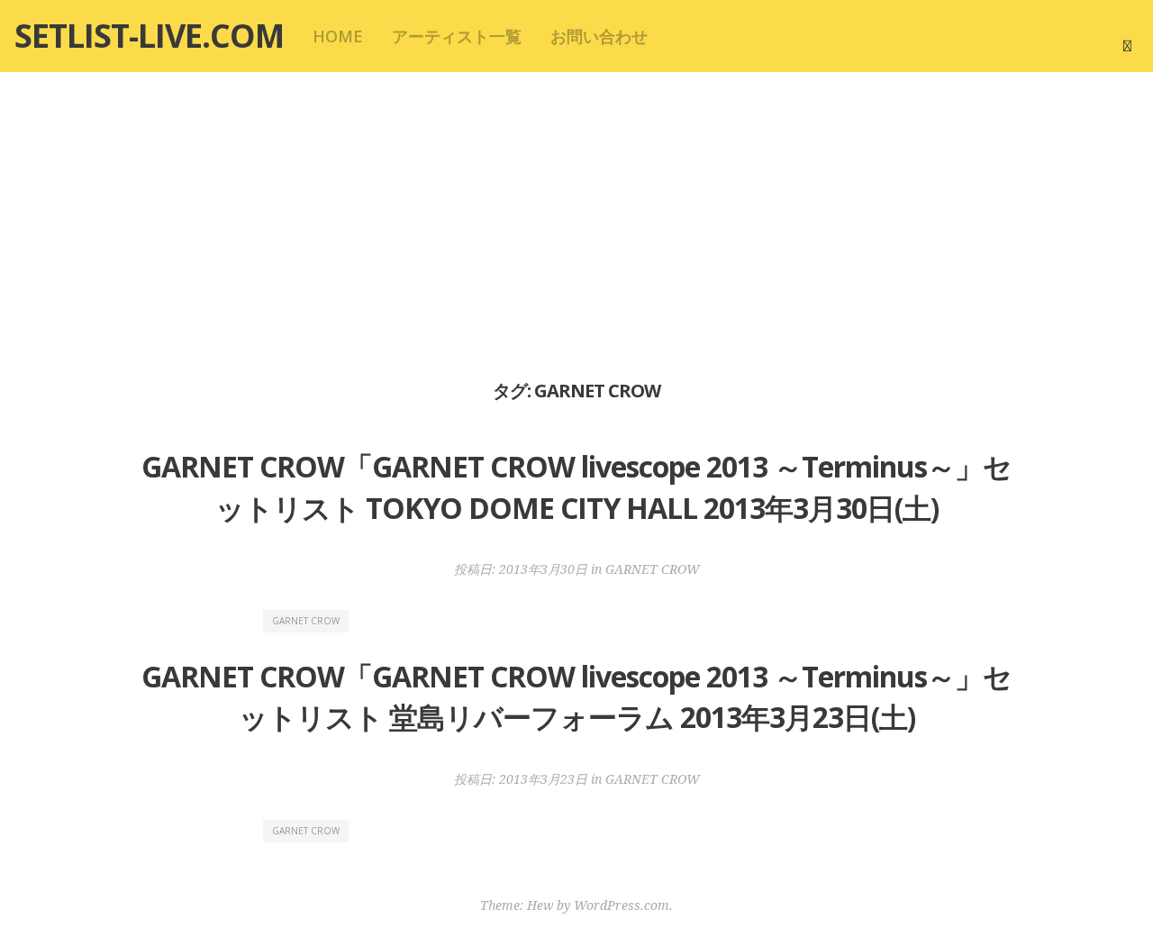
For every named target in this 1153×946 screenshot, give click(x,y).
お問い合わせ (599, 36)
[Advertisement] (576, 223)
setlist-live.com (149, 36)
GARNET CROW (652, 569)
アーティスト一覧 (457, 36)
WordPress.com (621, 905)
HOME (338, 36)
